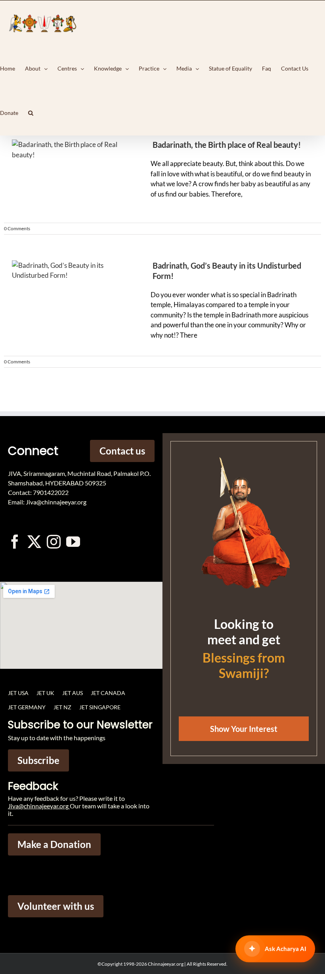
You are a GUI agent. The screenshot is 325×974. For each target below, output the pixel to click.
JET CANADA (108, 692)
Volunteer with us (55, 906)
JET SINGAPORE (99, 707)
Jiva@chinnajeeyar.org (38, 806)
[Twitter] (34, 541)
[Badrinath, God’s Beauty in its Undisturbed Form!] (67, 298)
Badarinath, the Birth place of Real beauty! (227, 144)
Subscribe (38, 760)
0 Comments (17, 228)
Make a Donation (54, 844)
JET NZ (62, 707)
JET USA (18, 692)
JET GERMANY (27, 707)
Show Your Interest (243, 728)
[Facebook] (15, 541)
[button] (30, 113)
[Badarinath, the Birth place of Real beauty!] (67, 177)
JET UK (45, 692)
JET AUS (72, 692)
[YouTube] (73, 541)
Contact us (122, 450)
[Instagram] (54, 541)
